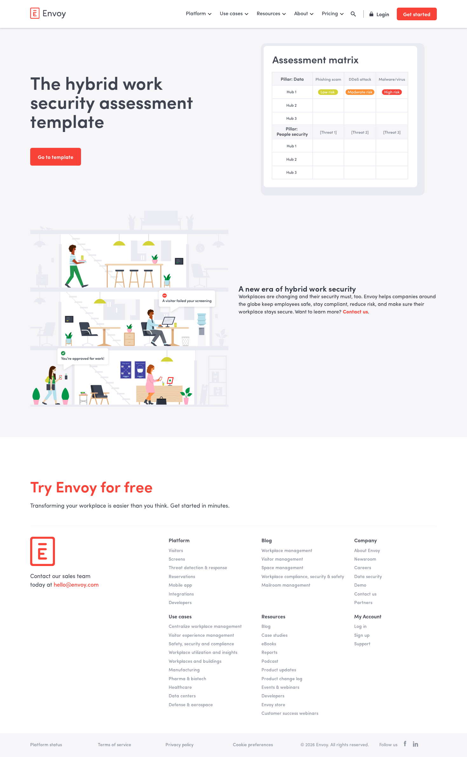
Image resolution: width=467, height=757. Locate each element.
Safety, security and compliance (201, 644)
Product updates (278, 670)
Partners (363, 603)
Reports (269, 652)
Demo (360, 585)
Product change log (281, 679)
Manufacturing (184, 670)
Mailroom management (285, 585)
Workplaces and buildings (195, 661)
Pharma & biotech (187, 679)
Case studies (274, 635)
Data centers (182, 696)
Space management (282, 568)
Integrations (181, 594)
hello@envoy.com (76, 585)
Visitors (176, 551)
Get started (416, 13)
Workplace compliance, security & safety (302, 577)
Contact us (365, 594)
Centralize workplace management (205, 626)
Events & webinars (280, 687)
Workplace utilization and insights (203, 652)
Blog (266, 626)
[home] (48, 13)
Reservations (182, 577)
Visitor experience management (201, 635)
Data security (368, 577)
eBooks (268, 644)
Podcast (269, 661)
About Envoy (367, 551)
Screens (177, 559)
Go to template (55, 156)
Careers (362, 568)
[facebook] (405, 745)
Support (362, 644)
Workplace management (286, 551)
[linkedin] (415, 745)
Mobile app (180, 585)
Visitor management (282, 559)
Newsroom (365, 559)
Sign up (361, 635)
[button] (199, 14)
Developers (180, 603)
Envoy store (273, 705)
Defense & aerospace (191, 705)
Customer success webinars (289, 713)
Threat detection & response (198, 568)
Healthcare (180, 687)
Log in (360, 626)
